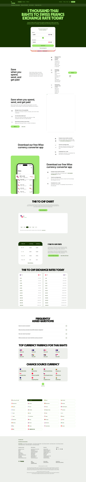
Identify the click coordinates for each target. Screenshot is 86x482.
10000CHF (46, 305)
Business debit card (34, 455)
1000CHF (46, 297)
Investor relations (20, 453)
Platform (27, 1)
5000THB (21, 302)
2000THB (21, 300)
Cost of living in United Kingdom (27, 443)
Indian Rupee (58, 379)
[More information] (23, 247)
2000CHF (46, 300)
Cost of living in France (21, 444)
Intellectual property (34, 463)
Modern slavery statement (59, 462)
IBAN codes (45, 453)
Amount (33, 32)
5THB (21, 280)
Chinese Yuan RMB (35, 375)
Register (73, 1)
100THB (21, 290)
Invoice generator (46, 456)
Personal (19, 1)
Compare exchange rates (47, 455)
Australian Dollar (23, 370)
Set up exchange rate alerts (53, 255)
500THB (21, 295)
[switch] (43, 38)
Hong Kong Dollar (35, 379)
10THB (21, 283)
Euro (21, 379)
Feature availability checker (22, 457)
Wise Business (33, 454)
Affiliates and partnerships (22, 454)
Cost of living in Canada (35, 444)
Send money (43, 45)
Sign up (72, 72)
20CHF (46, 285)
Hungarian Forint (47, 379)
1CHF (46, 278)
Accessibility (20, 456)
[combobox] (51, 34)
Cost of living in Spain (28, 444)
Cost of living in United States (37, 443)
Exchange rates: (20, 439)
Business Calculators (46, 457)
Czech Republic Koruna (48, 375)
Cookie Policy (58, 461)
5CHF (46, 280)
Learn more (69, 76)
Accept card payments (34, 457)
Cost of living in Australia (45, 443)
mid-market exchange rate (65, 140)
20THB (21, 285)
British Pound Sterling (48, 370)
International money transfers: (23, 441)
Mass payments (33, 456)
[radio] (21, 227)
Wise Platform (33, 453)
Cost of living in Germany (59, 443)
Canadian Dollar (23, 375)
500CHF (46, 295)
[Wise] (13, 1)
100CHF (46, 290)
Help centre (20, 455)
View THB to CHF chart (64, 255)
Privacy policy (45, 461)
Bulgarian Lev (58, 370)
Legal (32, 461)
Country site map (45, 462)
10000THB (21, 305)
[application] (27, 222)
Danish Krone (58, 375)
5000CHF (46, 302)
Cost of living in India (52, 443)
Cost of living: (20, 443)
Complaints (32, 462)
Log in (69, 1)
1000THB (21, 297)
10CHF (46, 283)
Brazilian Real (34, 370)
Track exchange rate (43, 48)
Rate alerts (45, 454)
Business (24, 1)
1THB (21, 278)
